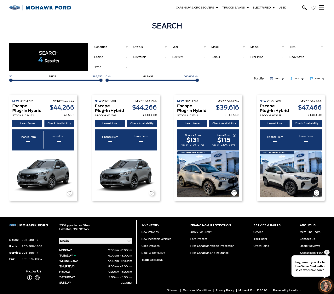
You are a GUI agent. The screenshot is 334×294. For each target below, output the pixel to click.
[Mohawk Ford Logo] (40, 8)
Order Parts (261, 246)
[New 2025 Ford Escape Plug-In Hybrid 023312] (208, 174)
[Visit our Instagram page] (36, 277)
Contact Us (307, 239)
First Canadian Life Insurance (209, 253)
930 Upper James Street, (75, 225)
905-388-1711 (31, 240)
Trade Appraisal (152, 260)
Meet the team (310, 232)
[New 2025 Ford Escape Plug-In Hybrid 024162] (43, 174)
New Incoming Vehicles (156, 239)
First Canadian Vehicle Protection (212, 246)
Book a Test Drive (153, 253)
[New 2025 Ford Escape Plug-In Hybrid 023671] (291, 174)
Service (258, 232)
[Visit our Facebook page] (29, 277)
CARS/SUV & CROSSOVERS (195, 7)
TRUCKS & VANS (233, 7)
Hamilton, (66, 229)
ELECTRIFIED (262, 7)
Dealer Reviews (310, 246)
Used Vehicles (150, 246)
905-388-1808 (32, 246)
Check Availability (59, 123)
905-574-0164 (32, 259)
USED (282, 7)
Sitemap (172, 290)
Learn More (27, 123)
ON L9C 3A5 (81, 229)
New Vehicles (150, 232)
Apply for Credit (201, 232)
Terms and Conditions (197, 290)
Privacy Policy (225, 290)
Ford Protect (198, 239)
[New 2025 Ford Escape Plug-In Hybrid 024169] (126, 174)
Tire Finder (260, 239)
